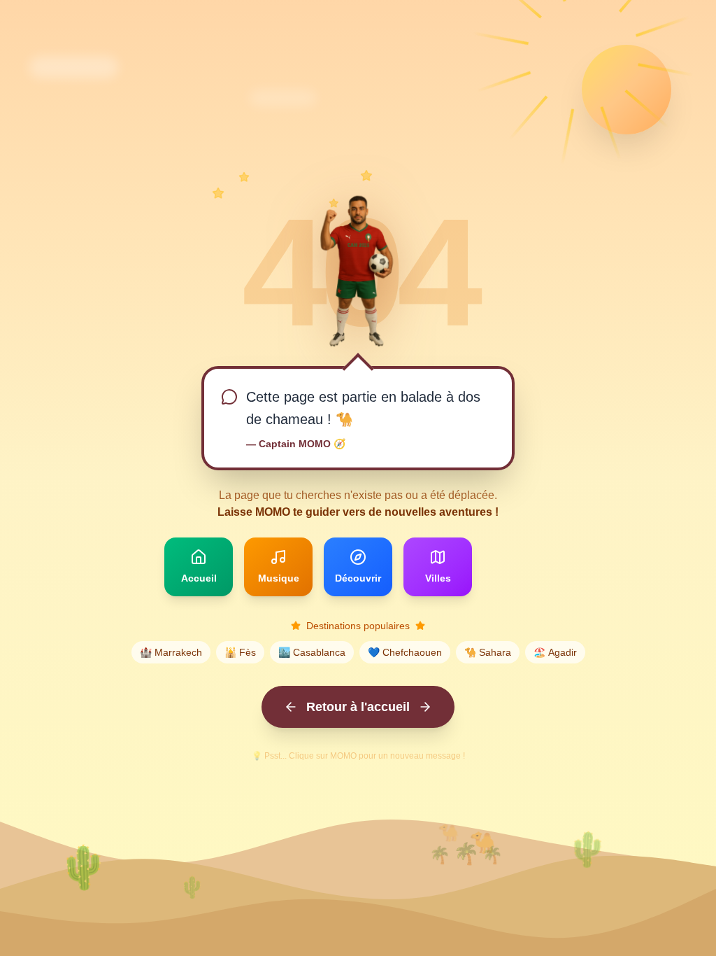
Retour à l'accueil (358, 707)
